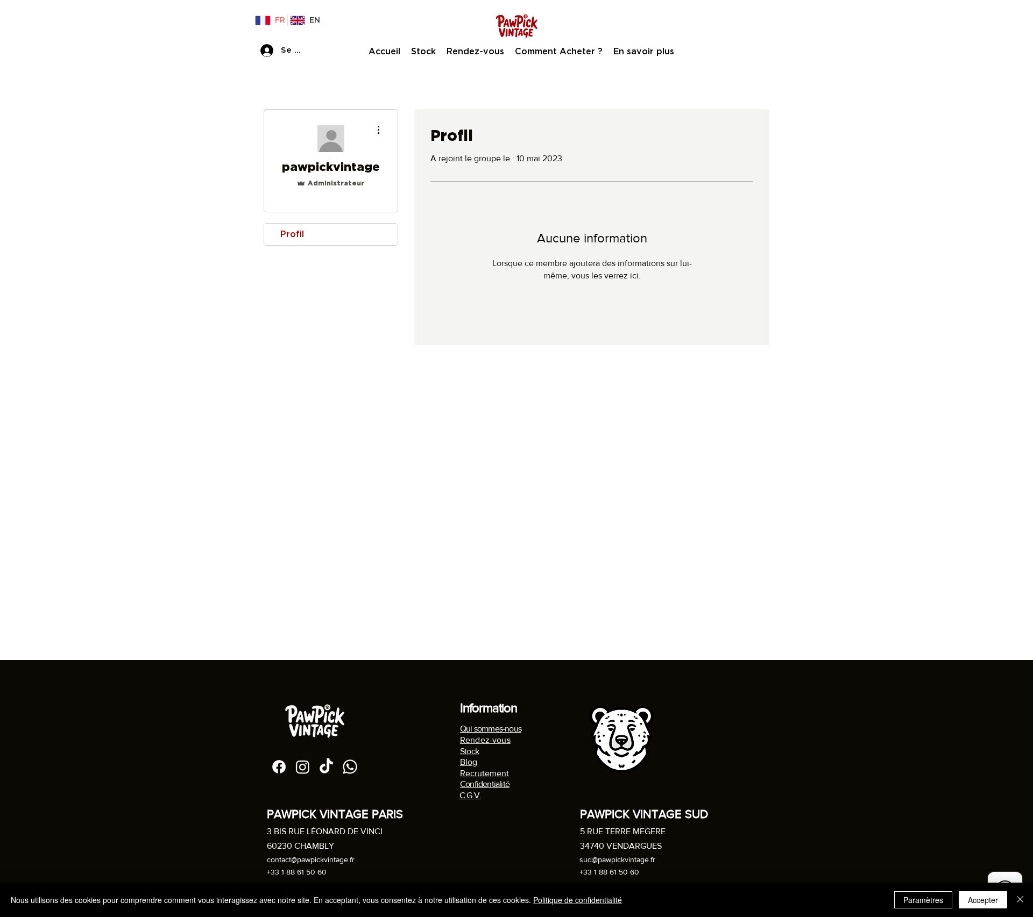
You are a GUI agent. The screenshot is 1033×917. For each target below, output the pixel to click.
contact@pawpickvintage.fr (311, 859)
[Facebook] (279, 767)
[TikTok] (326, 767)
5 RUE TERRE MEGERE (623, 831)
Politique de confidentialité (577, 899)
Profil (292, 234)
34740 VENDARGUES (621, 845)
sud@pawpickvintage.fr (617, 859)
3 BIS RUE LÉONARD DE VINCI (325, 831)
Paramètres (923, 899)
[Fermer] (1020, 899)
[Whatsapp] (350, 767)
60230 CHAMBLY (300, 845)
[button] (644, 51)
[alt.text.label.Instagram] (303, 767)
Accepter (983, 899)
